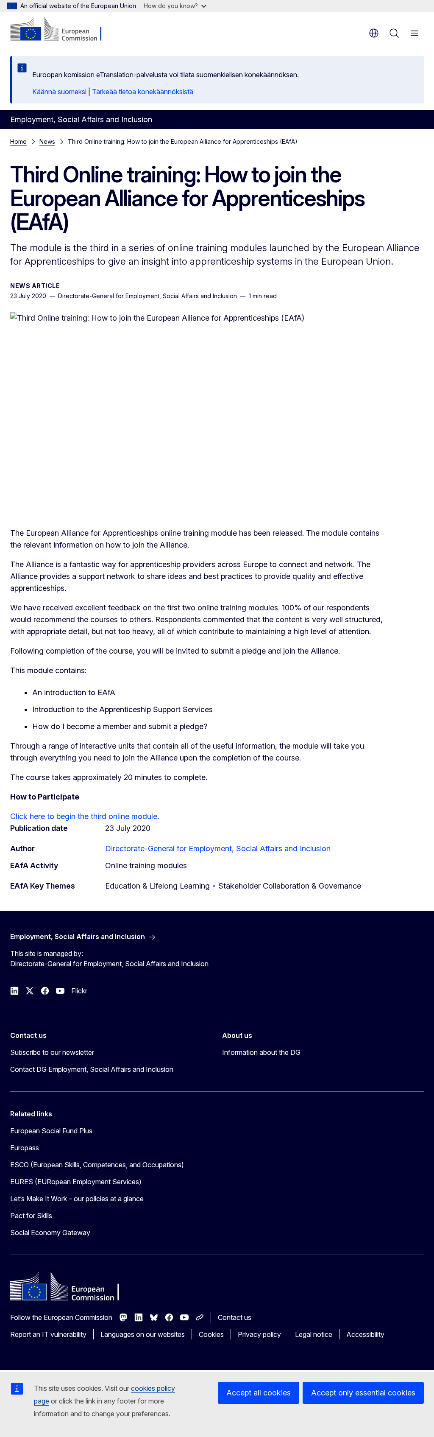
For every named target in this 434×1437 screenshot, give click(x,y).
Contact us (234, 1317)
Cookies (211, 1334)
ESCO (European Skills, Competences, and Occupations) (97, 1164)
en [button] (373, 33)
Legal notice (313, 1334)
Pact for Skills (31, 1215)
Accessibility (365, 1334)
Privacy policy (259, 1334)
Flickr (79, 991)
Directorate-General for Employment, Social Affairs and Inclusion (218, 848)
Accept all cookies (258, 1392)
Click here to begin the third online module (83, 816)
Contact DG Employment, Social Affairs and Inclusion (91, 1069)
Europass (24, 1147)
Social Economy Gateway (50, 1232)
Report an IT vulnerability (48, 1334)
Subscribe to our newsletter (52, 1052)
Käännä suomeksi (59, 91)
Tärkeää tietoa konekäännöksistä (142, 91)
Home (18, 141)
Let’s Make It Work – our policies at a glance (77, 1198)
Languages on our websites (142, 1334)
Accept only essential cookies (363, 1392)
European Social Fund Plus (51, 1131)
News (47, 141)
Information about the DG (261, 1052)
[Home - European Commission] (61, 29)
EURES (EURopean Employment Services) (76, 1181)
